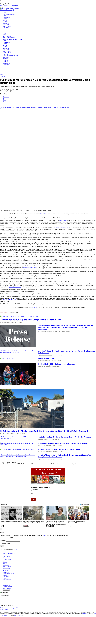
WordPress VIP (18, 615)
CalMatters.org (44, 214)
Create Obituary (7, 586)
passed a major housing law (61, 227)
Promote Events (7, 579)
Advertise (5, 58)
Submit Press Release (9, 573)
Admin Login (6, 589)
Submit (33, 499)
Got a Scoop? (10, 10)
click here (85, 613)
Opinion (5, 18)
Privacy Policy (4, 609)
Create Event (6, 63)
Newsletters (14, 5)
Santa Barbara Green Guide (10, 55)
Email (32, 493)
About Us (5, 60)
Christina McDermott (46, 355)
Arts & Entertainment (9, 14)
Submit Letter (7, 588)
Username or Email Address (8, 538)
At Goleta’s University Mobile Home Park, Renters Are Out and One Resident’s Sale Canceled (44, 431)
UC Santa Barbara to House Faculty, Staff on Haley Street (59, 449)
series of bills (63, 220)
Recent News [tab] (14, 312)
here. (15, 549)
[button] (11, 516)
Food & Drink (6, 17)
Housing (2, 76)
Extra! (34, 491)
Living (4, 15)
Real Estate (6, 24)
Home (4, 33)
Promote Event (7, 559)
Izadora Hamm (6, 322)
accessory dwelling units (30, 267)
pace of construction (15, 287)
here (43, 535)
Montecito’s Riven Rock (46, 358)
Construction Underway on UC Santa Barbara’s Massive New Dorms (63, 443)
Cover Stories (7, 52)
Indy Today (35, 489)
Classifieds (6, 27)
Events (5, 20)
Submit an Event (4, 5)
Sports (5, 21)
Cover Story (6, 568)
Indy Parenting (7, 26)
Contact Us (6, 61)
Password (3, 540)
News (4, 12)
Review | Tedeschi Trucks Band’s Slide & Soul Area (56, 364)
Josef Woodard (44, 366)
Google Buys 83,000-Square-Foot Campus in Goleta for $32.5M (30, 320)
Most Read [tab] (3, 312)
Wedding (5, 54)
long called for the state (9, 299)
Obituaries (6, 23)
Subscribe (3, 10)
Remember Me (6, 543)
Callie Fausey (44, 439)
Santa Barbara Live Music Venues (12, 39)
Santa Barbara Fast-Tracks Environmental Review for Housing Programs (64, 437)
